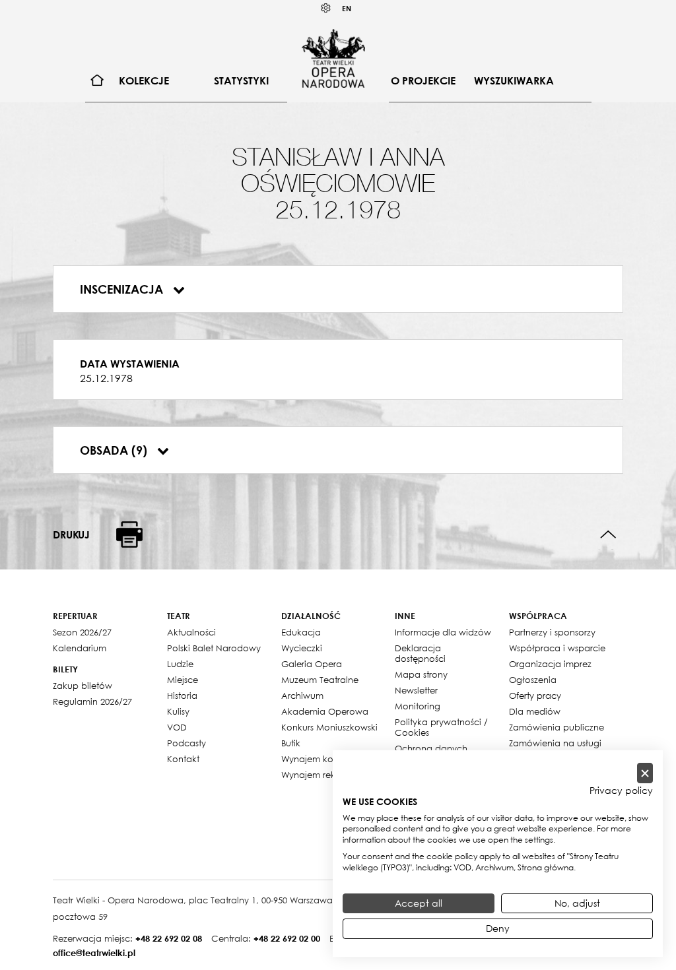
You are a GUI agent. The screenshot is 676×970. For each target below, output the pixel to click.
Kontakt (183, 759)
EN (346, 8)
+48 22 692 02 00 (287, 938)
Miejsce (182, 679)
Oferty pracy (535, 695)
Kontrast (326, 8)
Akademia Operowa (324, 711)
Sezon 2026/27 (82, 632)
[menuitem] (97, 81)
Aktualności (191, 632)
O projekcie (423, 80)
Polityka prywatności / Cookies (441, 727)
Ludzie (180, 664)
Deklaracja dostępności (420, 653)
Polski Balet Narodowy (214, 648)
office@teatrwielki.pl (94, 953)
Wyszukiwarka (514, 80)
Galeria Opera (311, 664)
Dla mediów (534, 711)
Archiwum (302, 695)
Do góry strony (608, 535)
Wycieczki (301, 648)
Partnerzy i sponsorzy (552, 632)
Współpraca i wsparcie (557, 648)
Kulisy (178, 711)
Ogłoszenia (533, 679)
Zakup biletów (82, 685)
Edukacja (301, 632)
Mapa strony (421, 674)
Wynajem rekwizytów (325, 774)
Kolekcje (144, 80)
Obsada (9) (115, 450)
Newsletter (416, 690)
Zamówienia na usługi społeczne (555, 748)
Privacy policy (621, 790)
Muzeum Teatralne (319, 679)
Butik (290, 743)
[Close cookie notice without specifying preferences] (645, 773)
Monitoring (417, 706)
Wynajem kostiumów (324, 759)
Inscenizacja (123, 289)
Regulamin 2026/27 (92, 701)
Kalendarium (79, 648)
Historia (182, 695)
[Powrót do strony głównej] (333, 58)
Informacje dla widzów (443, 632)
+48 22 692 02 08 (168, 938)
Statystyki (241, 80)
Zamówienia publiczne (556, 727)
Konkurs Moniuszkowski (329, 727)
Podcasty (186, 743)
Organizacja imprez (550, 664)
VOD (177, 727)
